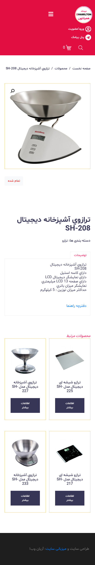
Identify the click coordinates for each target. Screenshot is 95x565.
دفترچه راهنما (76, 305)
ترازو (65, 241)
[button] (12, 91)
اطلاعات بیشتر (69, 405)
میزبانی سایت (56, 548)
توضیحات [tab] (80, 255)
